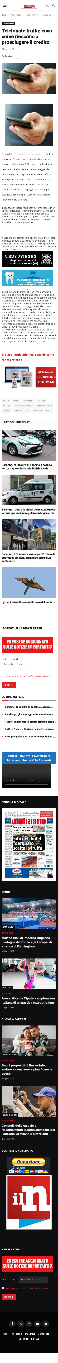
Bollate (6, 400)
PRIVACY (35, 1338)
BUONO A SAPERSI (10, 1054)
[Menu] (5, 5)
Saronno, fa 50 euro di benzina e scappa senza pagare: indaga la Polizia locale (27, 466)
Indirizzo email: (10, 1279)
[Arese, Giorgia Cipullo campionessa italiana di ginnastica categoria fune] (29, 973)
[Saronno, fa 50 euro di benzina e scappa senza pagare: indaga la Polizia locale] (29, 445)
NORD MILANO (8, 927)
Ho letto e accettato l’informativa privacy (27, 676)
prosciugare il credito (24, 405)
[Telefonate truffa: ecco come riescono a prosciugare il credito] (29, 78)
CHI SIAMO (17, 1334)
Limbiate (41, 400)
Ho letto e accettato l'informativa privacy (27, 1288)
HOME (6, 1334)
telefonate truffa (22, 410)
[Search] (53, 5)
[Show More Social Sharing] (18, 56)
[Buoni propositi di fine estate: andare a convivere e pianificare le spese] (29, 1040)
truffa (49, 410)
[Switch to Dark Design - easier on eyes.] (47, 5)
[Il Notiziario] (29, 5)
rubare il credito (44, 405)
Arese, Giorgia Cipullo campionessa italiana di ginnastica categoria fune (28, 1000)
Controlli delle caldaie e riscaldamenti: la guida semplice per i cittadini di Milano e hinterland (28, 1130)
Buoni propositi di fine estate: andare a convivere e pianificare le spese (27, 1069)
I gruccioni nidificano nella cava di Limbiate (28, 602)
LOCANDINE (30, 1334)
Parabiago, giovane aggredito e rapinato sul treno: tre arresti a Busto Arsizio (30, 716)
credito (16, 400)
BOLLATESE (7, 987)
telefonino (37, 410)
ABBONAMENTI (44, 1334)
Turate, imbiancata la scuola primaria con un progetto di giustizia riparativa (30, 723)
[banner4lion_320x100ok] (27, 259)
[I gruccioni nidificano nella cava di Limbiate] (29, 582)
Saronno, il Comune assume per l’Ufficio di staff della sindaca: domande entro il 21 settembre (28, 558)
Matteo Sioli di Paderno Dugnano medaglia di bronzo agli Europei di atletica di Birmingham (27, 942)
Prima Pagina (8, 23)
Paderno (6, 405)
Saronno (6, 410)
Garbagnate (29, 400)
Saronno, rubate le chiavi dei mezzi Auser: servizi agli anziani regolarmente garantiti (28, 511)
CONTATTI (23, 1338)
